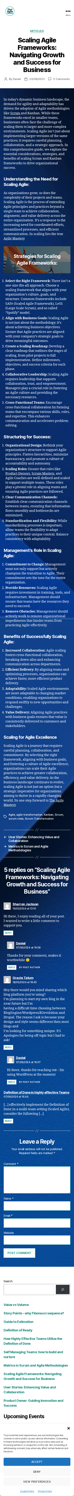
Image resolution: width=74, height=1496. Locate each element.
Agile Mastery (14, 238)
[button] (68, 1428)
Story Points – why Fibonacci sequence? (34, 1313)
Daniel (17, 79)
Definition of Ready (18, 1330)
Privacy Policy (45, 1491)
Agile (12, 814)
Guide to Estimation (18, 1322)
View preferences (37, 1481)
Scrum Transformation (39, 818)
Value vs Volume (16, 1305)
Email (8, 1215)
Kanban (48, 814)
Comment (11, 1164)
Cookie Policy (27, 1491)
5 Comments (61, 79)
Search (8, 1281)
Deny (37, 1471)
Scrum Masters (43, 474)
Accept (37, 1462)
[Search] (63, 1289)
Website (9, 1233)
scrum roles (16, 818)
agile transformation (29, 814)
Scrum (15, 113)
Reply (8, 933)
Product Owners (17, 474)
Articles (37, 30)
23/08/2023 (37, 79)
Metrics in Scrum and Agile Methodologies (36, 1365)
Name (8, 1198)
